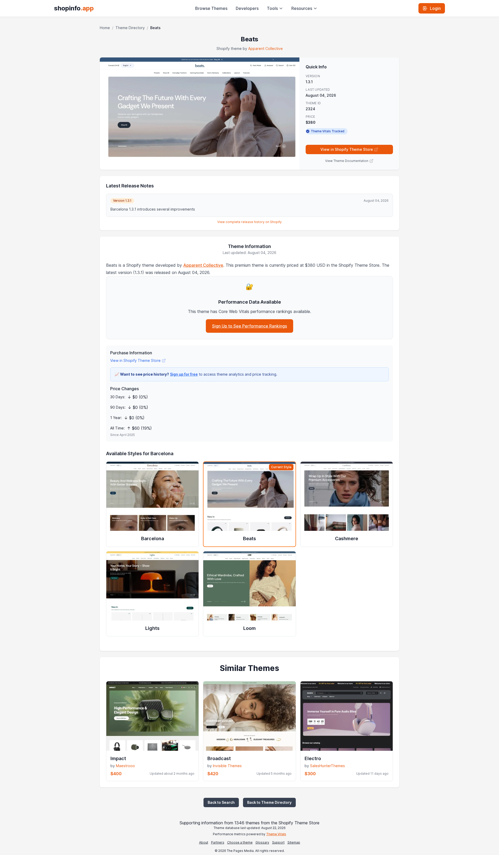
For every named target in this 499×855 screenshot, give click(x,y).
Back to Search (221, 802)
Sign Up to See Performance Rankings (249, 326)
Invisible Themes (227, 765)
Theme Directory (130, 27)
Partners (217, 842)
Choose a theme (240, 842)
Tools (272, 8)
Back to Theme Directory (269, 802)
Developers (247, 8)
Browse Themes (211, 8)
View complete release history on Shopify (249, 222)
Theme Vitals (276, 834)
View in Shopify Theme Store (346, 149)
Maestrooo (125, 765)
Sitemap (293, 842)
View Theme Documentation (346, 161)
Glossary (262, 842)
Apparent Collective (265, 48)
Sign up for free (184, 374)
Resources (301, 8)
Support (278, 842)
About (203, 842)
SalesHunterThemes (327, 765)
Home (105, 27)
